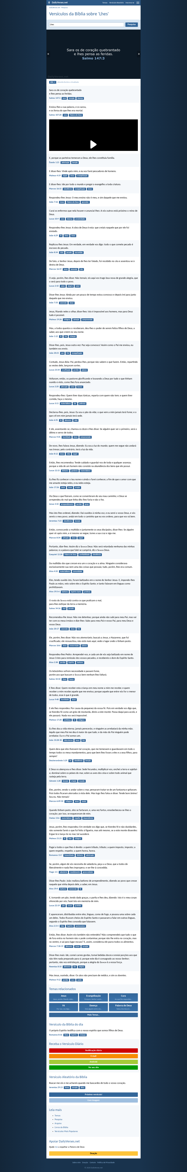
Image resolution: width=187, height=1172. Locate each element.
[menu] (138, 4)
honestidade (69, 855)
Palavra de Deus (76, 115)
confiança (67, 720)
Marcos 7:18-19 (56, 946)
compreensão (87, 320)
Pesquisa (64, 7)
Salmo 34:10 (54, 679)
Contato (93, 1163)
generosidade (88, 872)
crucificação (66, 370)
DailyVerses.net (54, 7)
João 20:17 (54, 629)
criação (73, 781)
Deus (66, 236)
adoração (64, 387)
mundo (82, 781)
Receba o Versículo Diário (66, 1044)
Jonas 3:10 (54, 504)
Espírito (71, 662)
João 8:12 (53, 454)
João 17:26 (54, 487)
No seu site (93, 1067)
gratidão (78, 906)
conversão (73, 889)
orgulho (77, 818)
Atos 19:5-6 (54, 592)
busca (71, 679)
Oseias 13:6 (54, 818)
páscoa (84, 370)
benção (75, 162)
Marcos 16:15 (55, 189)
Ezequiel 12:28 (55, 554)
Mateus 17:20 (55, 720)
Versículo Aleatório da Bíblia (68, 1077)
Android (93, 1062)
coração (71, 98)
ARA (51, 82)
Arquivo (58, 1123)
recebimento (75, 872)
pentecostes (80, 926)
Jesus (72, 176)
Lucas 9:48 (54, 699)
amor (63, 487)
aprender (85, 202)
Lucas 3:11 (54, 403)
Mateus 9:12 (55, 980)
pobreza (82, 403)
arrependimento (67, 504)
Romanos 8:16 (55, 1035)
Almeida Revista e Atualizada (68, 82)
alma (82, 1087)
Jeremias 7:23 (55, 521)
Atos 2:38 (53, 662)
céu (81, 269)
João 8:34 (53, 252)
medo (84, 801)
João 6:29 (53, 236)
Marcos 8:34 (54, 538)
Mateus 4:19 (55, 176)
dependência (88, 818)
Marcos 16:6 (54, 646)
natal (77, 286)
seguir (65, 176)
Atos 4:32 (53, 571)
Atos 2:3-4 (53, 926)
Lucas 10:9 (54, 219)
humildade (67, 437)
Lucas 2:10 (54, 286)
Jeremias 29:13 (56, 1087)
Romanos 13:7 (55, 855)
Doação (93, 1153)
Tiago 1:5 (53, 872)
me (56, 1147)
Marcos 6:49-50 (56, 801)
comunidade (77, 571)
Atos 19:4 (53, 889)
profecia (87, 592)
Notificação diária (93, 1050)
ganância (74, 471)
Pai (66, 336)
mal (64, 608)
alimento (68, 420)
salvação (76, 320)
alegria (70, 286)
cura (64, 98)
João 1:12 (53, 336)
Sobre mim (76, 1163)
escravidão (79, 252)
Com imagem (93, 1100)
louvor (79, 387)
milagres (67, 320)
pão (63, 906)
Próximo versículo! (93, 1095)
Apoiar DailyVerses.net (64, 1141)
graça (87, 504)
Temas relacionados (62, 989)
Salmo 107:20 (55, 115)
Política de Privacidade (106, 1163)
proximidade (80, 219)
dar (75, 403)
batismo (65, 592)
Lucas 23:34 (54, 370)
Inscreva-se (130, 3)
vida (75, 420)
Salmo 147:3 (54, 98)
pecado (69, 252)
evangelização (82, 176)
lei (70, 761)
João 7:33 (53, 303)
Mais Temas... (93, 1015)
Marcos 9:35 (54, 437)
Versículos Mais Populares (66, 1131)
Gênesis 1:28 (55, 781)
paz (62, 353)
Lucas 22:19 (54, 906)
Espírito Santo (76, 592)
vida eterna (68, 740)
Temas (104, 3)
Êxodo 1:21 (54, 162)
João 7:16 (53, 202)
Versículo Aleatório (116, 3)
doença (80, 98)
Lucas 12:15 (54, 471)
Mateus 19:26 (55, 320)
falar (70, 839)
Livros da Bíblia (61, 1127)
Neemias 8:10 (55, 967)
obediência (68, 189)
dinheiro (65, 471)
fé (61, 236)
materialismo (66, 403)
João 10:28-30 (55, 740)
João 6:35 (53, 420)
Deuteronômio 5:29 (58, 761)
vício (61, 252)
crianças (73, 336)
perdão (76, 370)
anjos (63, 286)
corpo (70, 906)
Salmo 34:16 (54, 608)
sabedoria (63, 872)
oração (77, 487)
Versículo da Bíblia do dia (66, 1024)
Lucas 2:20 (54, 387)
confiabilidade (84, 555)
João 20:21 (54, 353)
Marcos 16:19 (55, 269)
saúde (79, 980)
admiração (65, 162)
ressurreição (74, 646)
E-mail (93, 1056)
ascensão (74, 269)
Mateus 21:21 (55, 838)
